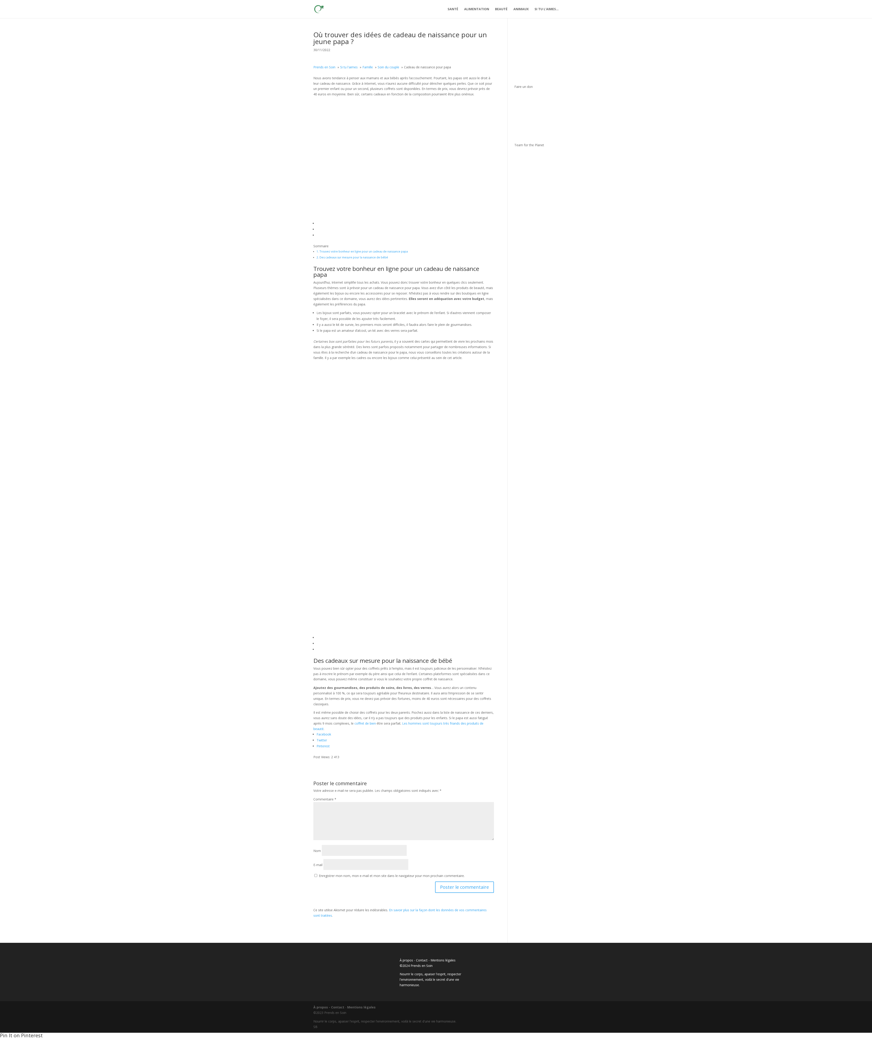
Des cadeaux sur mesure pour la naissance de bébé (352, 257)
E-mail (317, 865)
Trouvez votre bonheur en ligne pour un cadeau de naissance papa (362, 251)
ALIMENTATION (476, 9)
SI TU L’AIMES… (547, 9)
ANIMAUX (521, 9)
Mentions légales (443, 960)
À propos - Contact (414, 960)
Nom (317, 851)
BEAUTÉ (501, 9)
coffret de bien (365, 723)
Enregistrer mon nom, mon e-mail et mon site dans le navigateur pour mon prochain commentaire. (392, 876)
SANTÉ (453, 9)
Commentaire (324, 799)
